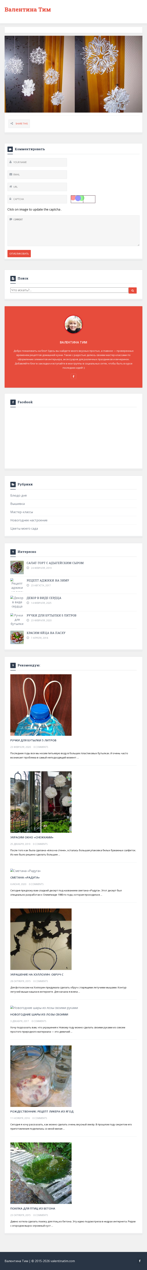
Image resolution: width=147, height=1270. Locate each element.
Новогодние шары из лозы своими (39, 1014)
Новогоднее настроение (28, 520)
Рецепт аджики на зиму (48, 580)
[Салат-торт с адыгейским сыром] (17, 567)
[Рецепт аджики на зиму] (17, 586)
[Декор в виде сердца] (17, 602)
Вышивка (17, 504)
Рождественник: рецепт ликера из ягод (42, 1111)
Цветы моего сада (24, 528)
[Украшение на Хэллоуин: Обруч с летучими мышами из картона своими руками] (41, 939)
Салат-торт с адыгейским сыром (55, 563)
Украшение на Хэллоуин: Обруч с (36, 974)
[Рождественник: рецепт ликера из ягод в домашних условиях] (41, 1076)
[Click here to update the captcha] (83, 199)
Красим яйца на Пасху (46, 633)
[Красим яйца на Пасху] (17, 637)
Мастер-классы (21, 512)
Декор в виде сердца (44, 598)
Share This (22, 123)
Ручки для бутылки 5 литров (51, 615)
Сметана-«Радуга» (25, 877)
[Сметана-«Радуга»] (25, 870)
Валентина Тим (28, 9)
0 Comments (40, 747)
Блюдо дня (18, 495)
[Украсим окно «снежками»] (41, 802)
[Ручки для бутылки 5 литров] (17, 623)
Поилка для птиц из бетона (32, 1208)
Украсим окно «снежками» (31, 837)
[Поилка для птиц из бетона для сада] (41, 1173)
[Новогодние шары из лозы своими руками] (44, 1007)
